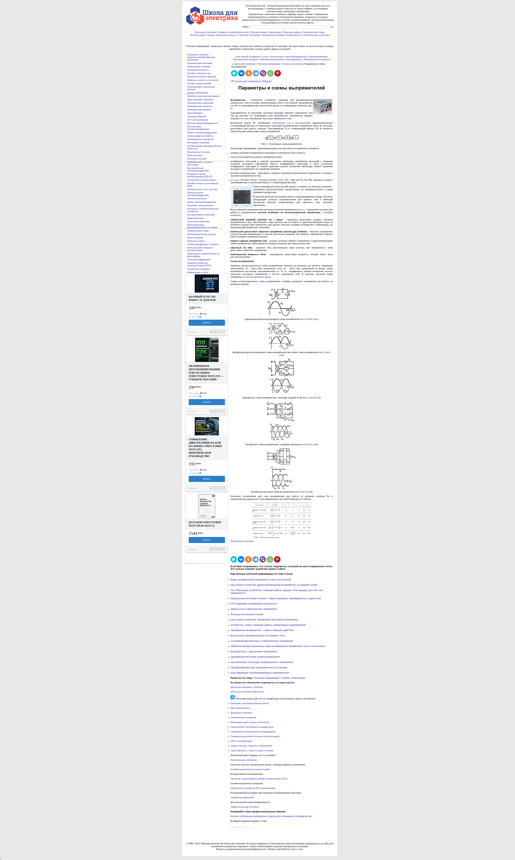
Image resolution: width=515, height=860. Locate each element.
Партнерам (194, 314)
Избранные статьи (259, 57)
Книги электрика (195, 237)
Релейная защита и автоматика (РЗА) (202, 184)
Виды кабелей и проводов (200, 99)
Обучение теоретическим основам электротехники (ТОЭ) (259, 779)
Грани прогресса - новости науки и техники (252, 750)
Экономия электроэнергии (200, 205)
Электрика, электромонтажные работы (250, 703)
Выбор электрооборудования (201, 202)
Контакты (325, 35)
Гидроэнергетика (195, 218)
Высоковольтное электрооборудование (198, 169)
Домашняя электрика (241, 713)
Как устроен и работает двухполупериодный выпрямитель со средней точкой (274, 585)
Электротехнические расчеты (201, 234)
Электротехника (258, 32)
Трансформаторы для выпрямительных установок (259, 667)
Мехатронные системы (198, 152)
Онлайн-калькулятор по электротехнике (250, 769)
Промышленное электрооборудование (198, 194)
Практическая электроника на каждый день (252, 727)
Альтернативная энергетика (201, 215)
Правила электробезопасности (233, 32)
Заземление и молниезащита (201, 180)
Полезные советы (196, 241)
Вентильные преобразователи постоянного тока (258, 635)
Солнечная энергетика (198, 221)
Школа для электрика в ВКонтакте (247, 692)
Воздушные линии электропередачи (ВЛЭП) (199, 175)
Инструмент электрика (198, 143)
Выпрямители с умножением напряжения (254, 651)
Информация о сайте (197, 272)
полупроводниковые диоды (257, 277)
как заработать (193, 317)
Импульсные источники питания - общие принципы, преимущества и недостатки (276, 598)
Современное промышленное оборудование (253, 732)
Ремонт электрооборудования (202, 132)
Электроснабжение (318, 57)
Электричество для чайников (201, 77)
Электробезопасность (198, 70)
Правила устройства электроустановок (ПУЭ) (199, 264)
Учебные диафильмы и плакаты (203, 244)
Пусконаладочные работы (200, 136)
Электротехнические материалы (203, 96)
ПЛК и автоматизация (241, 741)
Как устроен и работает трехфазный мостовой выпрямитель (264, 619)
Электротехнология (197, 198)
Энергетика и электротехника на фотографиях (203, 255)
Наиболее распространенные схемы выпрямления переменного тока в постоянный (278, 646)
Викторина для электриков (244, 760)
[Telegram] (256, 73)
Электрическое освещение (316, 59)
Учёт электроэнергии (197, 120)
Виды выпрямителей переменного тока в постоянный (261, 579)
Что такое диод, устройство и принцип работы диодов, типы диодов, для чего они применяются (276, 592)
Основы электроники (292, 64)
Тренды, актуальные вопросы (222, 35)
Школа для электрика (205, 32)
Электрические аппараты (245, 59)
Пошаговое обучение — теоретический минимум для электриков (201, 57)
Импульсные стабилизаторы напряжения (254, 609)
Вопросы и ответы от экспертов (203, 80)
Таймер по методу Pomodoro (245, 807)
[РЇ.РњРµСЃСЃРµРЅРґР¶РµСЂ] (234, 73)
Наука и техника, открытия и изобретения (251, 746)
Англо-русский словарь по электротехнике (200, 249)
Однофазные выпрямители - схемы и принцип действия (262, 630)
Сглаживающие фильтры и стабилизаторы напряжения (262, 641)
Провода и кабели (292, 32)
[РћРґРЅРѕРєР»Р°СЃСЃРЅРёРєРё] (248, 73)
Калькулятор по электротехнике (303, 35)
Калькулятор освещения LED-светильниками (253, 788)
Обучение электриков (249, 35)
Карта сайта (297, 849)
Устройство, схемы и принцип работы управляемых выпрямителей (268, 625)
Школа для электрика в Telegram (253, 81)
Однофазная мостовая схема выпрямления (255, 656)
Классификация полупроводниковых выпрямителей (260, 672)
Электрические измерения (200, 103)
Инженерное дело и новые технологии (250, 722)
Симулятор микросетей (242, 797)
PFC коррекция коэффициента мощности (254, 603)
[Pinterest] (277, 73)
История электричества (199, 73)
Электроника (274, 32)
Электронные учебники (273, 35)
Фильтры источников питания (247, 614)
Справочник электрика (198, 269)
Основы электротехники (199, 83)
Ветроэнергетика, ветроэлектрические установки (202, 226)
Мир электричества (240, 708)
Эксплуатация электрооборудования (288, 57)
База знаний (242, 57)
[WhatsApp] (270, 73)
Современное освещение (243, 717)
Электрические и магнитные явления (201, 88)
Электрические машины (272, 59)
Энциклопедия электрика (199, 63)
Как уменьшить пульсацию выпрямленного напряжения (262, 662)
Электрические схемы (314, 32)
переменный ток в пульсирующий (291, 123)
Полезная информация (268, 64)
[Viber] (263, 73)
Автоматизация (197, 35)
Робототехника (194, 155)
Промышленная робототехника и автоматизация (255, 736)
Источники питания (196, 159)
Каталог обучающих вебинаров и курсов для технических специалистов (271, 816)
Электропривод (293, 59)
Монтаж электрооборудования (202, 123)
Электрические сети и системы (202, 189)
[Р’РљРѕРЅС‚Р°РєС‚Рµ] (241, 73)
